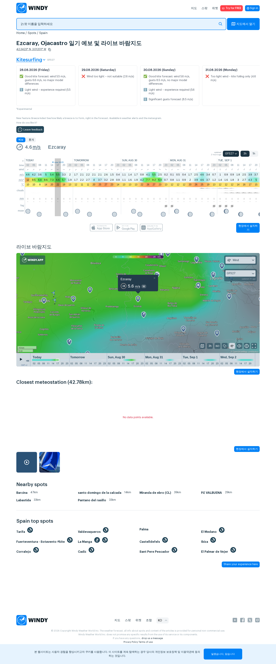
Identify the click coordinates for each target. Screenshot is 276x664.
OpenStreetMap (240, 351)
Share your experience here (241, 564)
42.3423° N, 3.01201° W (31, 49)
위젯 (215, 8)
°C (22, 184)
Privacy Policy (131, 642)
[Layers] (202, 346)
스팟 (204, 8)
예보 (20, 140)
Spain (43, 33)
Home (20, 33)
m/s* (21, 179)
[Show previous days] (27, 360)
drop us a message (152, 638)
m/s (37, 147)
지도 (194, 8)
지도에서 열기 (245, 24)
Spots (32, 33)
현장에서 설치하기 (248, 227)
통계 (31, 140)
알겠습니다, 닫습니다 (223, 654)
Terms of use (146, 642)
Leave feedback (32, 129)
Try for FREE (233, 8)
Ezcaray (57, 147)
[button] (49, 49)
